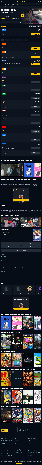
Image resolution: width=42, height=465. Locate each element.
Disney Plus (30, 441)
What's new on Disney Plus (6, 455)
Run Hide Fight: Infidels (19, 449)
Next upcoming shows (32, 447)
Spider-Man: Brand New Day (6, 440)
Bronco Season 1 (31, 455)
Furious (16, 436)
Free (13, 39)
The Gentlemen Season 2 (32, 450)
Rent (18, 39)
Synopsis (21, 22)
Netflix (29, 436)
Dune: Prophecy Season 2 (33, 449)
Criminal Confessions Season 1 (34, 456)
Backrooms (3, 438)
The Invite (3, 443)
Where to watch (5, 22)
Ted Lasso (16, 438)
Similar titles (34, 22)
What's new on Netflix (5, 449)
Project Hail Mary (4, 441)
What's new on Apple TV (6, 453)
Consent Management (22, 430)
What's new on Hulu (5, 456)
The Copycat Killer (18, 452)
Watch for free (14, 22)
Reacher (16, 441)
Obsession (3, 436)
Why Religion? (17, 455)
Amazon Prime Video (32, 438)
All (2, 39)
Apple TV (30, 440)
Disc (26, 39)
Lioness (16, 440)
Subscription (7, 39)
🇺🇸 (38, 26)
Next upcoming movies (19, 447)
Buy (22, 39)
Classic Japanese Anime (28, 267)
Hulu (29, 443)
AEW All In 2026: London (19, 454)
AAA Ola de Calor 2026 (19, 450)
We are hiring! (4, 430)
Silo (15, 443)
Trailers (27, 22)
